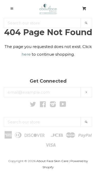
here (26, 54)
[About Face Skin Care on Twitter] (33, 105)
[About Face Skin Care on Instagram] (53, 105)
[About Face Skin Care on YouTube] (63, 105)
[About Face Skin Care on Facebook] (43, 105)
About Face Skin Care (52, 161)
